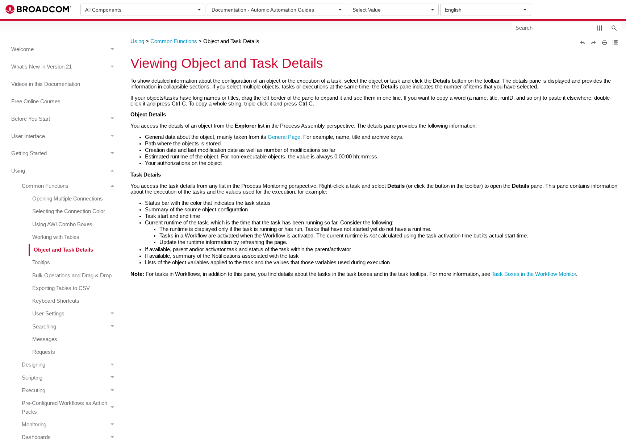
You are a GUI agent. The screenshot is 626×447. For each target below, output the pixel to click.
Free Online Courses (35, 101)
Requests (43, 352)
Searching (44, 327)
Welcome (22, 49)
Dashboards (36, 437)
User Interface (28, 136)
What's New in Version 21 (41, 67)
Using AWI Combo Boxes (62, 224)
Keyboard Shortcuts (55, 301)
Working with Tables (55, 237)
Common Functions (45, 186)
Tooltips (41, 262)
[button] (599, 27)
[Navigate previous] (583, 42)
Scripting (32, 378)
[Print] (604, 42)
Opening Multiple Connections (67, 199)
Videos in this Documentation (45, 84)
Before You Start (30, 119)
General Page (284, 137)
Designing (33, 365)
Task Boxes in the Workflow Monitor (534, 274)
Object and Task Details (63, 250)
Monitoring (34, 424)
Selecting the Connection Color (68, 211)
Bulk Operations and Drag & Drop (72, 275)
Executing (33, 390)
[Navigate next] (593, 42)
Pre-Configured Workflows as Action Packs (64, 407)
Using (18, 171)
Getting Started (29, 153)
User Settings (48, 313)
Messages (44, 339)
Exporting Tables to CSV (61, 288)
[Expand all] (615, 42)
